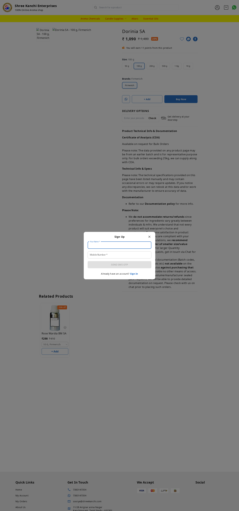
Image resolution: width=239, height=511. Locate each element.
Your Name (95, 242)
